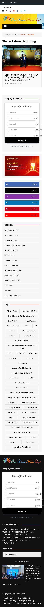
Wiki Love (8, 290)
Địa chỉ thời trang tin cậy (21, 447)
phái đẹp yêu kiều (13, 407)
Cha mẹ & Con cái (11, 240)
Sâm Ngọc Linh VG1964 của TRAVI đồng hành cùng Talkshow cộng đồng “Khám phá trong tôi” (21, 77)
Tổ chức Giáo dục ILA (22, 432)
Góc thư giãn (9, 255)
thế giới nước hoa (30, 422)
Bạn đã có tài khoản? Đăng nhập (22, 146)
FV (36, 326)
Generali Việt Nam (29, 331)
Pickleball (11, 412)
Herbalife (12, 336)
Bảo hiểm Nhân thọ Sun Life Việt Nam (22, 316)
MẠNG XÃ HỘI (11, 532)
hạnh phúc (21, 353)
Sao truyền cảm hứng (13, 280)
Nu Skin (31, 378)
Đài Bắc (32, 437)
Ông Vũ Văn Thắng (15, 437)
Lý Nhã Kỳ (30, 358)
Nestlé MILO (14, 378)
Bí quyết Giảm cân (11, 230)
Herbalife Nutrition (29, 336)
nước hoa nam (22, 388)
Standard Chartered (29, 412)
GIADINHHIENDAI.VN (25, 532)
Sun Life (11, 417)
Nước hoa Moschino (22, 383)
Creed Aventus (30, 321)
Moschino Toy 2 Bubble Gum (22, 368)
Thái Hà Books (12, 422)
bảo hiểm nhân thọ (30, 311)
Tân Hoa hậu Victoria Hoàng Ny (22, 427)
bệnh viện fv (13, 321)
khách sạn (33, 353)
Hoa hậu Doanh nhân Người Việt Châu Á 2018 (22, 347)
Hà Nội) (9, 353)
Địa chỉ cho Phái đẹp (12, 295)
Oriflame (11, 403)
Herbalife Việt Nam (22, 341)
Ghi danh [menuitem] (13, 2)
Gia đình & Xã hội (11, 250)
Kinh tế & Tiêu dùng (12, 265)
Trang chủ (8, 285)
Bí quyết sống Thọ (11, 235)
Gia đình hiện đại (12, 83)
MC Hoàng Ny (22, 363)
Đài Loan (13, 442)
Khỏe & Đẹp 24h (11, 260)
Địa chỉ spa (30, 442)
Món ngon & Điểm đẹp (13, 270)
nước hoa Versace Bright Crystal (22, 393)
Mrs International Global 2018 (22, 373)
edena (27, 326)
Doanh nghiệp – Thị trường (15, 245)
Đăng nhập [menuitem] (5, 2)
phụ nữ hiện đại (31, 407)
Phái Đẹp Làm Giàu (12, 275)
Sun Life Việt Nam (29, 417)
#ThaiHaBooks (12, 311)
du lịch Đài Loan (13, 326)
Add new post (7, 7)
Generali (12, 331)
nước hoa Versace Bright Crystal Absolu (22, 398)
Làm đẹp (13, 358)
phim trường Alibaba (28, 403)
